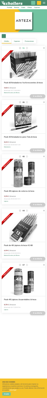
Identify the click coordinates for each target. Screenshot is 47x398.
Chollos (6, 41)
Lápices (6, 201)
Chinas (29, 7)
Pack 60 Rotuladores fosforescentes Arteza (23, 83)
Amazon (13, 88)
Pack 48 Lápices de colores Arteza (19, 191)
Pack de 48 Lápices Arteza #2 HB (18, 245)
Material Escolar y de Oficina (12, 92)
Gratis (23, 7)
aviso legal (12, 390)
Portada (9, 7)
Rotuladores (7, 147)
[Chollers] (12, 3)
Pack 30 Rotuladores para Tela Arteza (20, 137)
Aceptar (6, 394)
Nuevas (16, 7)
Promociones (29, 41)
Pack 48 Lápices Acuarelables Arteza (20, 300)
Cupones (37, 7)
